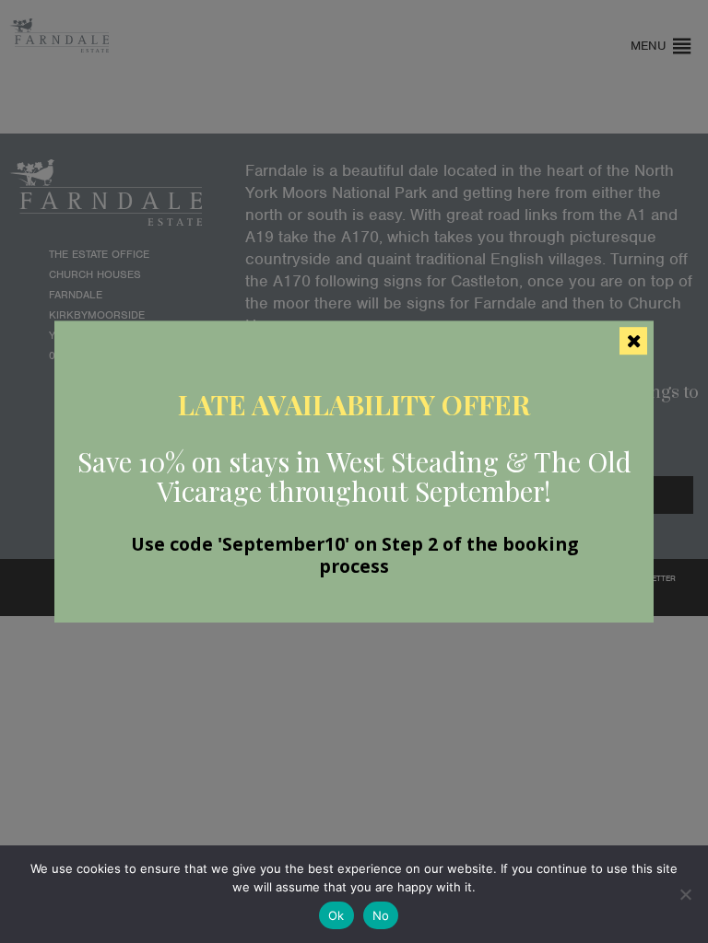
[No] (685, 894)
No (381, 915)
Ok (336, 915)
